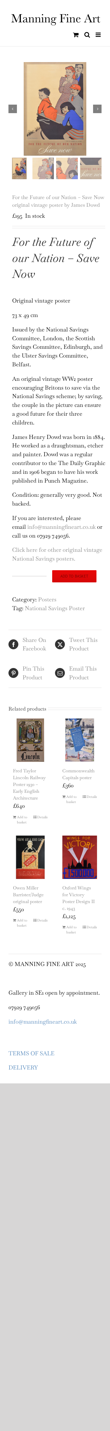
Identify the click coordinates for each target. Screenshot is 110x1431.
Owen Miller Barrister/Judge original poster (28, 894)
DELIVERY (23, 1067)
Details (42, 817)
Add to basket (74, 576)
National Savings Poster (55, 608)
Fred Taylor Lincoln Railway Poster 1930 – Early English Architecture (29, 784)
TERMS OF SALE (31, 1053)
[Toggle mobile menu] (99, 35)
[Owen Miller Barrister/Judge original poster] (30, 857)
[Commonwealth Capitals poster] (79, 740)
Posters (47, 599)
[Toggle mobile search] (87, 35)
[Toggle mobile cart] (76, 35)
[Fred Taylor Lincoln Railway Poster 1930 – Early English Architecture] (30, 740)
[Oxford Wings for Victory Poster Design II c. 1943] (79, 857)
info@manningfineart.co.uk (61, 526)
